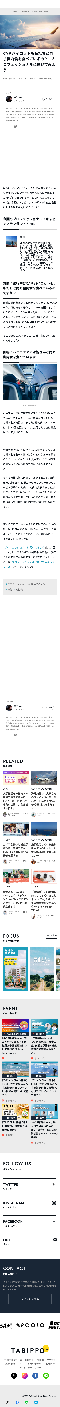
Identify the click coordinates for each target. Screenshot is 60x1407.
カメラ (7, 840)
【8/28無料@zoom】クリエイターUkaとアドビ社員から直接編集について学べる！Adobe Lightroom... (15, 1045)
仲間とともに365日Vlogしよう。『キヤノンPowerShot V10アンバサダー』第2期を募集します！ (15, 899)
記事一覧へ (48, 99)
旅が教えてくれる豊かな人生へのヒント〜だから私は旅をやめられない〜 (43, 850)
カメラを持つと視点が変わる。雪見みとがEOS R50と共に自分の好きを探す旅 (15, 850)
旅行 (10, 589)
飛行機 (19, 589)
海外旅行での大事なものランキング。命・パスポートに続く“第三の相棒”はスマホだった (43, 801)
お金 (5, 789)
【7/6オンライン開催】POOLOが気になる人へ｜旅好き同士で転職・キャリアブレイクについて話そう (44, 1088)
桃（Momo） (19, 97)
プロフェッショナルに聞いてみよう (24, 547)
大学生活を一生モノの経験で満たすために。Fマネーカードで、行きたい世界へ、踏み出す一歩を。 (15, 801)
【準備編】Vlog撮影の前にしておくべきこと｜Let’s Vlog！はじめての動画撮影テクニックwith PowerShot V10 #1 (43, 901)
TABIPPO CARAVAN (41, 789)
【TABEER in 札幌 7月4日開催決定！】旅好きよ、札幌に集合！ (15, 1126)
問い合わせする (30, 1299)
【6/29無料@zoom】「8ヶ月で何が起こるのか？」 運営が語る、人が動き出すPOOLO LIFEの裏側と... (44, 1130)
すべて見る (51, 935)
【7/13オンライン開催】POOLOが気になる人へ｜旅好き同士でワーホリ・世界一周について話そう (15, 1088)
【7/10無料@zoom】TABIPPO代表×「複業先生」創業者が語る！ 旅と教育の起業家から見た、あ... (44, 1045)
